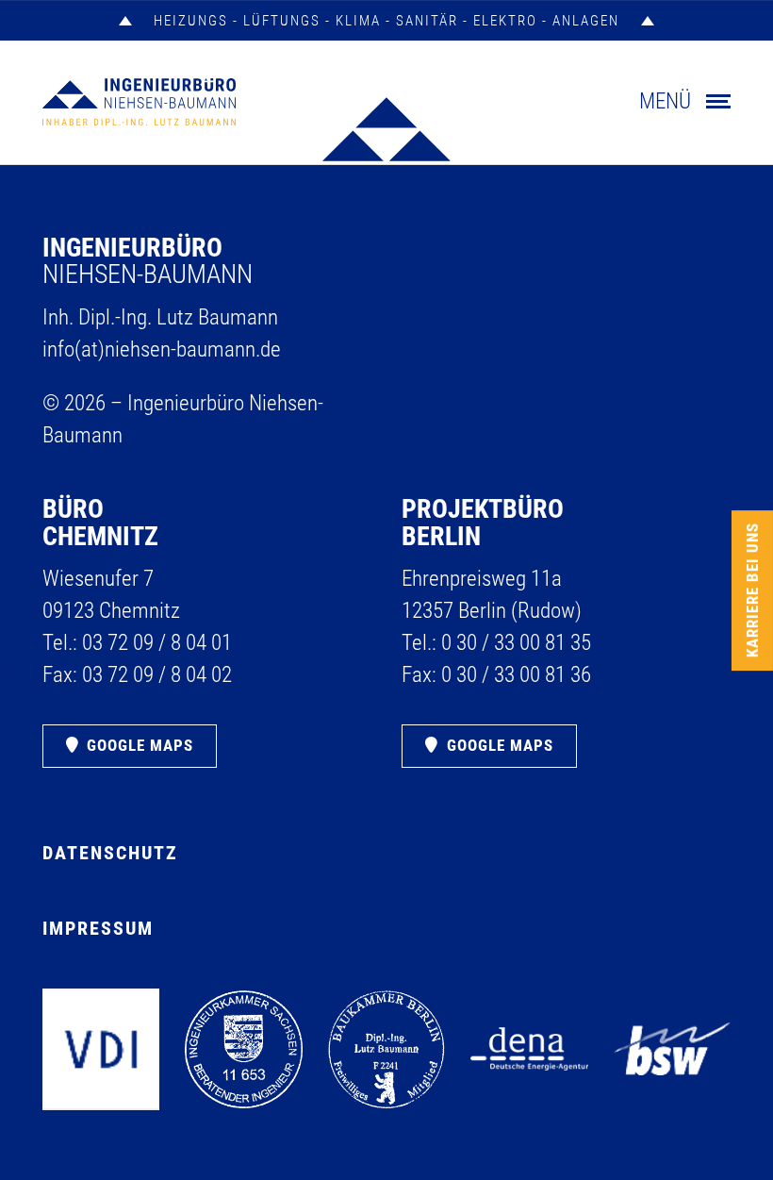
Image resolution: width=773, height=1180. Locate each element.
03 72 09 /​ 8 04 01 (157, 643)
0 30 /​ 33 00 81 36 (516, 675)
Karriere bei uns (752, 590)
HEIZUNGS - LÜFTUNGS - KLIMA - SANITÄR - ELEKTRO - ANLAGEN (386, 20)
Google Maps (140, 745)
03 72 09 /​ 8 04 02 (157, 675)
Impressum (98, 928)
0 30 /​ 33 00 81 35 (516, 643)
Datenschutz (110, 852)
